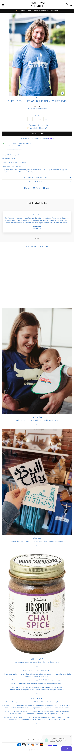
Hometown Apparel (37, 4)
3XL (53, 119)
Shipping (29, 108)
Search (37, 733)
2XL (46, 119)
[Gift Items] (37, 603)
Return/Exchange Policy (37, 177)
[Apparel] (37, 361)
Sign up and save (36, 739)
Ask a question (37, 181)
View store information (14, 149)
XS (20, 119)
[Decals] (37, 482)
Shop (37, 424)
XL (40, 119)
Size (37, 115)
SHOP (37, 693)
